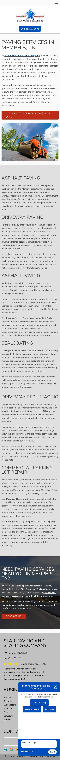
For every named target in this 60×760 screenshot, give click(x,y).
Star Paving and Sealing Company (22, 55)
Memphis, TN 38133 (17, 652)
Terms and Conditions (47, 756)
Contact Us (14, 616)
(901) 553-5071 (31, 28)
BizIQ (23, 751)
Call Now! (49, 709)
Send (52, 752)
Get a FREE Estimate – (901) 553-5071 (28, 115)
